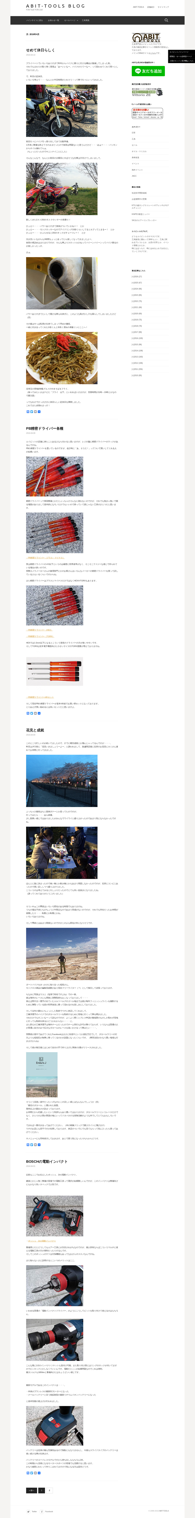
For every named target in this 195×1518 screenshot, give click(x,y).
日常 (133, 133)
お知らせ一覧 (53, 20)
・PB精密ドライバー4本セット (40, 697)
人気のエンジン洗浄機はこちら (182, 61)
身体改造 (135, 157)
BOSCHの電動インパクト (47, 1161)
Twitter (34, 1512)
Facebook (49, 1512)
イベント (135, 164)
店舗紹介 (151, 7)
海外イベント (137, 170)
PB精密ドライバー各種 (44, 428)
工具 (133, 139)
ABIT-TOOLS (138, 7)
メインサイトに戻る (34, 20)
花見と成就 (35, 730)
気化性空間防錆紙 (139, 193)
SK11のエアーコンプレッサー (144, 220)
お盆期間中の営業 (139, 199)
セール (134, 145)
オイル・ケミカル (139, 151)
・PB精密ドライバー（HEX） (39, 630)
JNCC (134, 176)
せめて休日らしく (40, 50)
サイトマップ (163, 7)
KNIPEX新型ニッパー (141, 214)
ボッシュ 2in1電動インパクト (42, 1241)
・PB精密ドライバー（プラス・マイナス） (45, 558)
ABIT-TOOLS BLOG (56, 5)
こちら (153, 53)
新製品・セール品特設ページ (181, 56)
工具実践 (85, 20)
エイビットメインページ (179, 52)
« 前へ (31, 1490)
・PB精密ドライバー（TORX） (40, 636)
